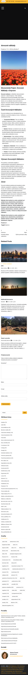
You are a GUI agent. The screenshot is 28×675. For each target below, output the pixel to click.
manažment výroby (17, 566)
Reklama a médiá (5, 498)
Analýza (3, 422)
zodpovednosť (15, 599)
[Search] (25, 8)
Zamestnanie (4, 526)
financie (5, 556)
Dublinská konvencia (7, 299)
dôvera (5, 550)
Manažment (14, 668)
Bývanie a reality (4, 430)
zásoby (5, 602)
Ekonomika (15, 669)
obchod (14, 575)
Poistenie (3, 486)
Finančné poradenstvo (6, 458)
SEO (10, 666)
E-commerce (4, 445)
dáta (13, 547)
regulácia (5, 590)
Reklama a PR (15, 666)
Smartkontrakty (4, 504)
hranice (14, 556)
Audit (2, 424)
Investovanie (4, 468)
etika (4, 553)
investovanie (6, 559)
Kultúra (9, 673)
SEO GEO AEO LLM (5, 501)
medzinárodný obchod (18, 569)
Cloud (2, 437)
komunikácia (17, 559)
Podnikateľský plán (10, 671)
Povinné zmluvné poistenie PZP (8, 488)
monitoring (15, 572)
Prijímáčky (21, 668)
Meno (2, 382)
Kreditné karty (4, 470)
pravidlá (15, 584)
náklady (5, 575)
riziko (14, 590)
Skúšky (13, 673)
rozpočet (5, 593)
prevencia (19, 587)
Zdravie (21, 669)
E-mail (2, 389)
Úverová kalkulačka (13, 638)
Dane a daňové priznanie (6, 440)
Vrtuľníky (22, 666)
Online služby (4, 481)
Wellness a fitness (5, 524)
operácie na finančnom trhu (9, 578)
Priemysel (15, 640)
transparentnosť (17, 593)
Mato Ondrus (4, 268)
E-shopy (3, 447)
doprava (7, 225)
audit (4, 541)
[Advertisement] (14, 26)
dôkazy (22, 547)
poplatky (5, 584)
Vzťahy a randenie (5, 521)
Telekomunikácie (4, 509)
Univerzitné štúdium (5, 514)
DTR (2, 266)
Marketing (3, 673)
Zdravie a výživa (4, 529)
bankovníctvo (14, 541)
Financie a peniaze (5, 455)
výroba (15, 596)
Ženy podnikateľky (5, 532)
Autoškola (3, 668)
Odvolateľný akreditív (14, 629)
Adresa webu (4, 396)
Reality (8, 668)
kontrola (5, 562)
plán (22, 578)
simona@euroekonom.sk (16, 656)
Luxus (2, 475)
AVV (10, 631)
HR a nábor (3, 460)
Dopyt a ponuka (5, 338)
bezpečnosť (6, 544)
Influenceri (3, 465)
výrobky (5, 599)
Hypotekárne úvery (5, 463)
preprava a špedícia (7, 587)
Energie (2, 450)
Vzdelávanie (3, 519)
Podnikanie (3, 483)
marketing (5, 569)
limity (14, 562)
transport (5, 596)
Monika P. (16, 49)
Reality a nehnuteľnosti (6, 496)
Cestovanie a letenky (5, 432)
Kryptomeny (4, 473)
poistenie (5, 581)
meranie (5, 572)
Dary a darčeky (4, 442)
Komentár (4, 363)
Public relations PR (5, 493)
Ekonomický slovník (5, 340)
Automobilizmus (4, 427)
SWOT (2, 506)
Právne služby (4, 491)
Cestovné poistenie (5, 435)
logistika (5, 566)
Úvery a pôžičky (4, 516)
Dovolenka (23, 673)
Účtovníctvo (3, 511)
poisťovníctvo (16, 581)
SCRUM (14, 623)
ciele (15, 544)
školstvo (14, 602)
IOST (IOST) (13, 643)
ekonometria (15, 550)
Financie (10, 669)
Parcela (14, 626)
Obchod (3, 478)
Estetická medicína (5, 452)
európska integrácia (15, 553)
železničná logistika (7, 605)
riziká (22, 590)
